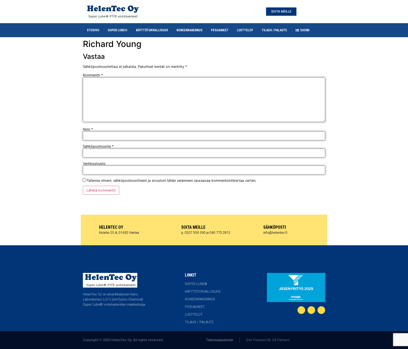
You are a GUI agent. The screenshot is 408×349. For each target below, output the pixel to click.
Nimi (88, 129)
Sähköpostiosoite (98, 146)
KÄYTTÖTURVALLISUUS (152, 30)
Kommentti (93, 75)
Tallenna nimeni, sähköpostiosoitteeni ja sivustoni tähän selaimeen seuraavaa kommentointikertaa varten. (171, 180)
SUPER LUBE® (118, 30)
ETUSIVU (93, 30)
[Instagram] (321, 310)
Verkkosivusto (94, 163)
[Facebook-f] (301, 310)
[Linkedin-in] (311, 310)
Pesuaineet (219, 30)
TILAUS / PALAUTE (274, 30)
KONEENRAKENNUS (190, 30)
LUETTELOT (245, 30)
